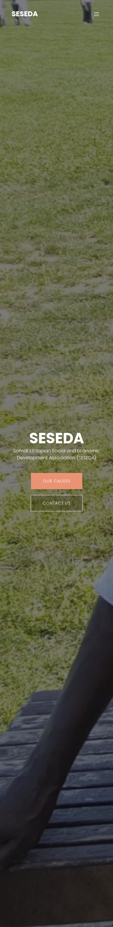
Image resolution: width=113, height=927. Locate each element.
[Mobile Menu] (96, 14)
